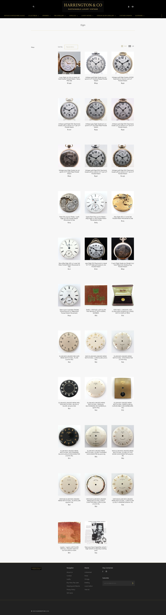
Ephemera (46, 15)
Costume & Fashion (125, 15)
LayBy (69, 579)
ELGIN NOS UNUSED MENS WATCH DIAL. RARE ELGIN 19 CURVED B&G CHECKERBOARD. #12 (122, 405)
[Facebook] (102, 572)
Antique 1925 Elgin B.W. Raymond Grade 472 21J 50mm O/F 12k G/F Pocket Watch (123, 125)
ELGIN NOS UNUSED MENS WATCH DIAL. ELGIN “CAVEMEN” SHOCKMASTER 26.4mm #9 (96, 452)
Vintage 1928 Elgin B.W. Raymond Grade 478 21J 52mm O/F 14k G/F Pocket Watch (96, 172)
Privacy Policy (71, 589)
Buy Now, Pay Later (73, 582)
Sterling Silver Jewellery (105, 15)
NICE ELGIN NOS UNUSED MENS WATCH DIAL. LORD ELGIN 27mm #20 (96, 357)
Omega (87, 579)
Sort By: (60, 47)
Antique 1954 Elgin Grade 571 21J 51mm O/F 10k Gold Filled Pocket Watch (96, 125)
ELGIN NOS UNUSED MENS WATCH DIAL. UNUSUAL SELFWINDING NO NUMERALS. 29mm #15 (96, 405)
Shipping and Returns (73, 586)
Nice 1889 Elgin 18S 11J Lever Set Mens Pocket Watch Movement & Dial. (69, 265)
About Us (70, 572)
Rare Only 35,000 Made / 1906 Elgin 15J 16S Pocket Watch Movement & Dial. (69, 218)
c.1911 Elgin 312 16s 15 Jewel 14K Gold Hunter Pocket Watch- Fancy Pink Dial (69, 79)
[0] (133, 6)
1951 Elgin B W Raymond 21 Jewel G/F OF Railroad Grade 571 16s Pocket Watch (96, 265)
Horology (72, 15)
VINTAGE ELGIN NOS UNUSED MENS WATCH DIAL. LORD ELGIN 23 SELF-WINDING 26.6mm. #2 (123, 500)
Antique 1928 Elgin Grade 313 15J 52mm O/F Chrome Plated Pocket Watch (96, 79)
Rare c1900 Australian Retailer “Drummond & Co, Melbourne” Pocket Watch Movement (69, 311)
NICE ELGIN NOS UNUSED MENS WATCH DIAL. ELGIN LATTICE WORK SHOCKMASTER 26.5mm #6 (122, 453)
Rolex (86, 576)
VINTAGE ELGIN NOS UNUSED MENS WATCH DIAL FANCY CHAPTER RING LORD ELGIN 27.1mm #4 (96, 501)
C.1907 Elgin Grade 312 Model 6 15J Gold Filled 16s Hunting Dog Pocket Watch (122, 265)
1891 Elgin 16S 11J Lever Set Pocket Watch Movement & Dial (122, 217)
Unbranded (88, 572)
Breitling (87, 582)
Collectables (33, 15)
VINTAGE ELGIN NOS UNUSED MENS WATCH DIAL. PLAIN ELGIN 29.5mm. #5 (69, 500)
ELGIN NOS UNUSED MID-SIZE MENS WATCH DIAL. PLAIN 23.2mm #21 (69, 357)
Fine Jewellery (59, 15)
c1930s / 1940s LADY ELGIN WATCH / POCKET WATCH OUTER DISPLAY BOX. (69, 548)
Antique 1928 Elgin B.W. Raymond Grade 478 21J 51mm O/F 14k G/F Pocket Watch (69, 125)
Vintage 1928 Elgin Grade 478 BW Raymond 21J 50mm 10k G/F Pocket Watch (123, 79)
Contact (69, 576)
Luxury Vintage (86, 15)
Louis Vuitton (89, 586)
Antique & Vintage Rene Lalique (14, 15)
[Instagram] (106, 572)
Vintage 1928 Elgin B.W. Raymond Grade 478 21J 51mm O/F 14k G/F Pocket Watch (123, 172)
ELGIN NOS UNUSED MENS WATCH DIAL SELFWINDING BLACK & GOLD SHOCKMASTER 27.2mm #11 (69, 453)
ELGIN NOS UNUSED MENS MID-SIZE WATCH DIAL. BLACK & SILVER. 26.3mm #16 (69, 404)
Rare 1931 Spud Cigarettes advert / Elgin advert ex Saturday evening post (96, 548)
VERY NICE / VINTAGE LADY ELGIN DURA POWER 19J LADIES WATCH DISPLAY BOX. (123, 311)
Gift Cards (70, 593)
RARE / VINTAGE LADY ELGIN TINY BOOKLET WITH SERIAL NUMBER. (96, 311)
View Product (69, 63)
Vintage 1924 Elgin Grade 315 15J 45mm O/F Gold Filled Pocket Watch (69, 172)
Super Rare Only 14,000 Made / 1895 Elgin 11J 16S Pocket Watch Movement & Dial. (96, 218)
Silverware (139, 15)
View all (87, 589)
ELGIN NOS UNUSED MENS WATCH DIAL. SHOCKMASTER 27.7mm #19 (123, 357)
